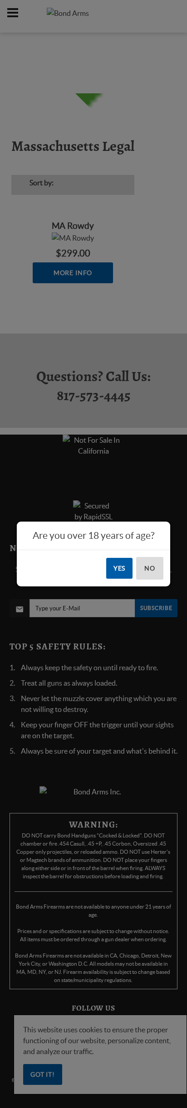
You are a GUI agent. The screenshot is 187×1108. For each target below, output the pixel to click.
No (149, 568)
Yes (119, 568)
